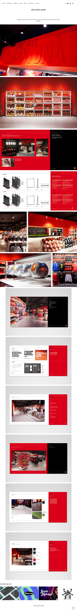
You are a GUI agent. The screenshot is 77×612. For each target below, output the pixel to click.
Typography (31, 3)
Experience (9, 3)
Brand (21, 3)
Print (25, 3)
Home (3, 3)
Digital (37, 3)
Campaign (15, 3)
